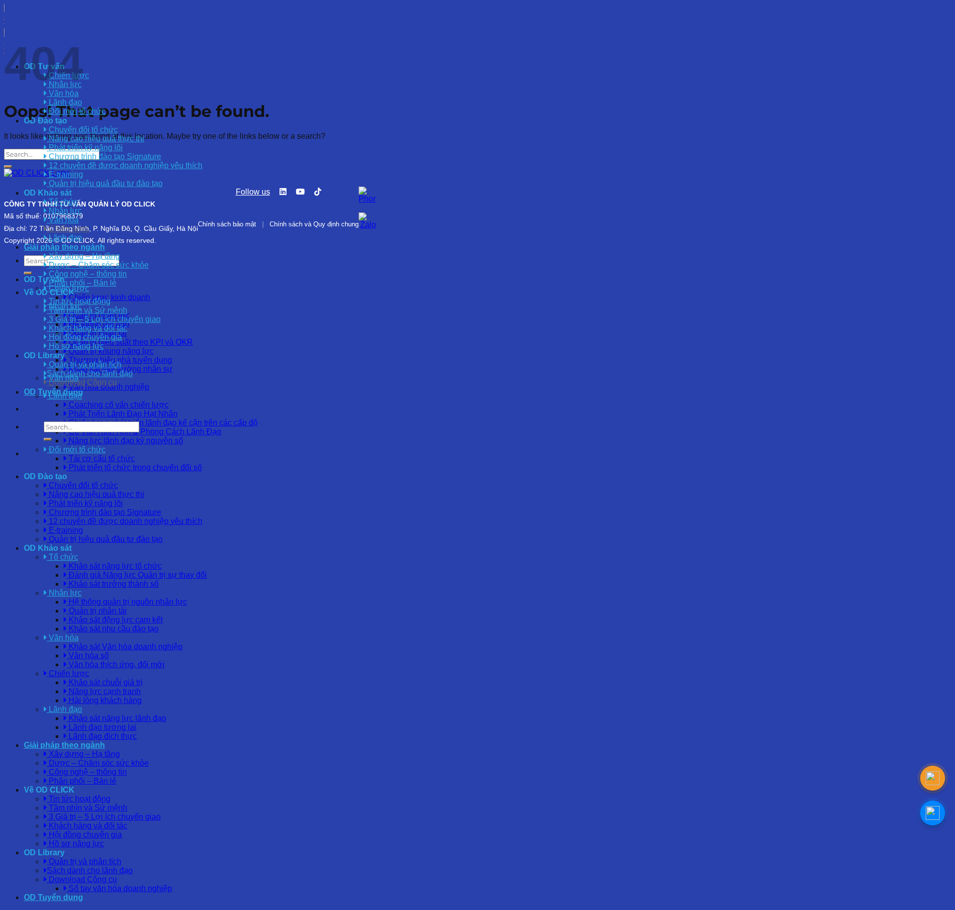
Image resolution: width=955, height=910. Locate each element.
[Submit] (48, 439)
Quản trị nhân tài (97, 611)
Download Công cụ (82, 382)
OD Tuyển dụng (53, 392)
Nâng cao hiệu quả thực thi (95, 138)
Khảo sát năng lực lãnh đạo (116, 718)
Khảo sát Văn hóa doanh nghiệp (125, 646)
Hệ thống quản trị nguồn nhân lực (127, 602)
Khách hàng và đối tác (87, 328)
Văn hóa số (88, 655)
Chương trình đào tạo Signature (104, 156)
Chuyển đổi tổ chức (82, 129)
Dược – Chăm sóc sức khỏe (98, 265)
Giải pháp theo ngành (64, 745)
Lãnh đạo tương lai (101, 727)
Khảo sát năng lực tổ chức (114, 566)
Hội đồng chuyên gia (84, 337)
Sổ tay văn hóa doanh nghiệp (119, 888)
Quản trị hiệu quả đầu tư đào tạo (105, 183)
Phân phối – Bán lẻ (81, 283)
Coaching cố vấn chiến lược (118, 405)
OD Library (44, 355)
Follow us (253, 192)
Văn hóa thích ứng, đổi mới (116, 664)
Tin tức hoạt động (78, 301)
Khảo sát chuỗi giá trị (105, 682)
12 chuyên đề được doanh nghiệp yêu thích (124, 165)
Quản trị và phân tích (84, 364)
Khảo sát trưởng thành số (113, 584)
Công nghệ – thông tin (87, 274)
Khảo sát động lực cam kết (115, 619)
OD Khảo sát (48, 548)
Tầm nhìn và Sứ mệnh (87, 310)
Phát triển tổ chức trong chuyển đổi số (134, 467)
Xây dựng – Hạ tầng (83, 256)
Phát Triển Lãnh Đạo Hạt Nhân (122, 413)
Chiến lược (68, 228)
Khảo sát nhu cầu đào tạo (113, 628)
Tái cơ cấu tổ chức (101, 458)
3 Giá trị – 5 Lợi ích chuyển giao (104, 319)
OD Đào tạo (45, 476)
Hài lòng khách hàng (104, 700)
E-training (65, 174)
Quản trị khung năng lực (110, 351)
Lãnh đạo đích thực (102, 736)
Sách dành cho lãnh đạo (90, 373)
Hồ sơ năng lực (75, 346)
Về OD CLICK (49, 292)
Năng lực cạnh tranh (104, 691)
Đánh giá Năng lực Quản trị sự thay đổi (137, 575)
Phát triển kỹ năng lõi (85, 147)
